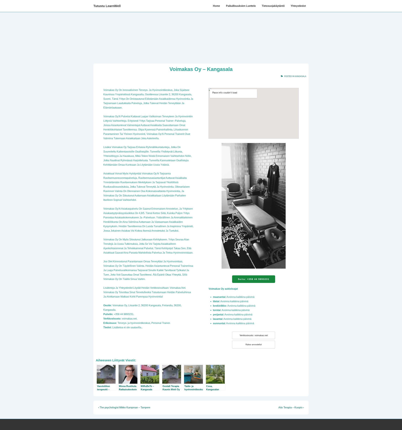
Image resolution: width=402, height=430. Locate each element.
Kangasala (300, 76)
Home (216, 6)
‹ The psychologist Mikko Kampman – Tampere (124, 407)
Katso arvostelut (254, 344)
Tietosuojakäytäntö (273, 6)
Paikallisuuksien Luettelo (241, 6)
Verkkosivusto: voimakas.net (254, 335)
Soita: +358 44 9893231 (253, 279)
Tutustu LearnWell (107, 6)
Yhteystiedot (298, 6)
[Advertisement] (201, 36)
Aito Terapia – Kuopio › (291, 407)
